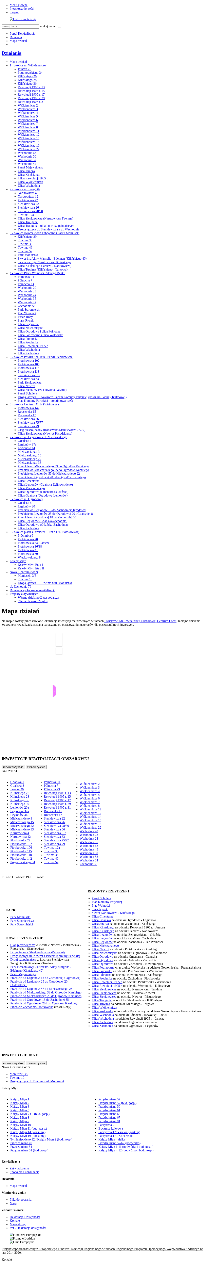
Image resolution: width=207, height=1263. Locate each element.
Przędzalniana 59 (109, 1106)
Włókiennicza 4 (28, 112)
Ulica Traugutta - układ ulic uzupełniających (46, 225)
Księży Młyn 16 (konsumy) (27, 1135)
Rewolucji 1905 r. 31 (31, 101)
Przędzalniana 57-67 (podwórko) (119, 1143)
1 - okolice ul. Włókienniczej (28, 65)
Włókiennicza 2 (28, 105)
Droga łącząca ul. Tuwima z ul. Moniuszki (45, 583)
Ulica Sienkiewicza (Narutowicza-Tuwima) (45, 218)
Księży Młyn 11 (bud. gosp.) (28, 1128)
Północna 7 (25, 280)
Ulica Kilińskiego (29, 174)
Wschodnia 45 (27, 153)
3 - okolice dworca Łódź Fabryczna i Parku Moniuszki (44, 233)
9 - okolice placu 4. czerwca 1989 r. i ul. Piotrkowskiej (44, 532)
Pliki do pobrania (21, 1199)
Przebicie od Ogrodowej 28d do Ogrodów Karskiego (52, 477)
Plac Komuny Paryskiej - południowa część (45, 400)
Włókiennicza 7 (28, 123)
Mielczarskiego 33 (29, 462)
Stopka (14, 12)
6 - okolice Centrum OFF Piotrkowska (34, 404)
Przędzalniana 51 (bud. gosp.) (29, 1150)
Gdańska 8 (25, 502)
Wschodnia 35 (27, 298)
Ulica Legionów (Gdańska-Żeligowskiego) (45, 484)
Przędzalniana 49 (21, 1143)
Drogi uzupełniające (23, 959)
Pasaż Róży (25, 317)
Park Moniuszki (28, 255)
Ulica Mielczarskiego (31, 488)
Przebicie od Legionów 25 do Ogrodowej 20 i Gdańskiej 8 (55, 513)
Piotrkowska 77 (28, 200)
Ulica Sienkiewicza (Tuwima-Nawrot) (42, 389)
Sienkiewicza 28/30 (30, 211)
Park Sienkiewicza (29, 382)
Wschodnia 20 (27, 287)
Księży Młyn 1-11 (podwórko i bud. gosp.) (125, 1146)
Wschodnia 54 (27, 163)
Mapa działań (18, 41)
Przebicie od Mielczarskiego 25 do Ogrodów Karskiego (53, 470)
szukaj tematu (48, 26)
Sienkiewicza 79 (28, 426)
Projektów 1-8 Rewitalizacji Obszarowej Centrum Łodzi (140, 621)
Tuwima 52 (25, 251)
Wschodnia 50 (27, 156)
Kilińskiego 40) (33, 970)
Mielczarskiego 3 (29, 451)
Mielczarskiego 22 (29, 459)
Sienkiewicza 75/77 (30, 422)
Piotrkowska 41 (28, 550)
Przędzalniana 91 (109, 1121)
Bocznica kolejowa (110, 1128)
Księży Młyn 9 (19, 1121)
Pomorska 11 (26, 276)
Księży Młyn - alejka (111, 1139)
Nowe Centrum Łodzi (24, 572)
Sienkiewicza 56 (28, 419)
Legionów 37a (27, 444)
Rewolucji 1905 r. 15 (31, 91)
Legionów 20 (26, 506)
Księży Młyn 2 (19, 1103)
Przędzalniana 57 (109, 1099)
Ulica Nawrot (26, 386)
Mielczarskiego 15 (29, 455)
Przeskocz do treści (22, 8)
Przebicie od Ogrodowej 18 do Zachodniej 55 (47, 517)
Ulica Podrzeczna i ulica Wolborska (40, 335)
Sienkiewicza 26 (28, 207)
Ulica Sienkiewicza (104, 989)
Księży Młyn (18, 561)
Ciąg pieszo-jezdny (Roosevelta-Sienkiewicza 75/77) (51, 430)
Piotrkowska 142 (28, 408)
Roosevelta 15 (27, 411)
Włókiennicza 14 (28, 138)
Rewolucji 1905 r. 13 (31, 87)
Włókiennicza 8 (28, 127)
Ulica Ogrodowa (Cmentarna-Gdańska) (43, 491)
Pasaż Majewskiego (30, 167)
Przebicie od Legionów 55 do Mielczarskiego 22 (49, 473)
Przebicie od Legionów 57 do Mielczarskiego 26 (41, 988)
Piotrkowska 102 (28, 360)
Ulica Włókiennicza (30, 182)
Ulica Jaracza (26, 171)
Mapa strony (18, 1224)
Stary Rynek (26, 320)
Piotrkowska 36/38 (30, 546)
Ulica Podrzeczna (103, 967)
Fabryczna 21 (107, 1125)
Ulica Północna (101, 974)
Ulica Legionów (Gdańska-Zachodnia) (42, 521)
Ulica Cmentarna (28, 481)
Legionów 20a (19, 807)
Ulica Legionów (28, 324)
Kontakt (15, 1220)
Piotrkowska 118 (28, 371)
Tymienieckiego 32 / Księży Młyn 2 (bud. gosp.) (41, 1139)
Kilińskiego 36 (27, 83)
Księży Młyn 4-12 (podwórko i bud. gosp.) (125, 1150)
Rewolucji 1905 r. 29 (31, 98)
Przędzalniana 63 (109, 1114)
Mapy (13, 1203)
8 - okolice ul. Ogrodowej (26, 499)
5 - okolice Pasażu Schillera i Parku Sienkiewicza (41, 357)
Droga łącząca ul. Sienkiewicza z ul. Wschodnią (48, 229)
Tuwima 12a (26, 214)
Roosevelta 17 (27, 415)
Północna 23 (26, 284)
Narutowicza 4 (27, 193)
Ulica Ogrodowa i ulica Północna (39, 331)
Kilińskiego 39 (27, 236)
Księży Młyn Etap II (31, 568)
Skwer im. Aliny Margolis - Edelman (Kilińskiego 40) (52, 258)
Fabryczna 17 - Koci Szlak (115, 1135)
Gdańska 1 (25, 440)
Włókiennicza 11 (28, 131)
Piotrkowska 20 (28, 539)
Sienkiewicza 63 (28, 378)
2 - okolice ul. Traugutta (25, 189)
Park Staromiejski (29, 309)
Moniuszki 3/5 (27, 575)
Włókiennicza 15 (28, 142)
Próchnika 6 (25, 535)
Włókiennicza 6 (28, 120)
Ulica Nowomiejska (30, 327)
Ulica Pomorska (28, 338)
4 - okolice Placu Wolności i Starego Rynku (37, 273)
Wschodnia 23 (27, 291)
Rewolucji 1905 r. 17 (31, 94)
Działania (16, 37)
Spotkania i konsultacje (24, 1172)
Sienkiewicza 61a (29, 375)
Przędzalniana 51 (21, 1146)
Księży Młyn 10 (20, 1125)
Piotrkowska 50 (28, 553)
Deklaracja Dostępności (25, 1217)
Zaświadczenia (19, 1168)
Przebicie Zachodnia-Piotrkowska (31, 1007)
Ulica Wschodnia (29, 185)
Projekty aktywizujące (24, 594)
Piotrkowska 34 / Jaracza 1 (35, 543)
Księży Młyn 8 (19, 1117)
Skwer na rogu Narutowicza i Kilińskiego (44, 262)
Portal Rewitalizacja (22, 33)
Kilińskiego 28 (27, 80)
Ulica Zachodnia (28, 353)
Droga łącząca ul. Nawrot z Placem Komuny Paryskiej (45, 956)
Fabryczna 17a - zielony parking (119, 1132)
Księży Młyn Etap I (30, 564)
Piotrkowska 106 (28, 364)
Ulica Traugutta (28, 222)
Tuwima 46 (25, 247)
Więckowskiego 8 (29, 557)
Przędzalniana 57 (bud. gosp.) (117, 1103)
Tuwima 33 (25, 240)
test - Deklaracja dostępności (28, 1228)
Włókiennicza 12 (28, 134)
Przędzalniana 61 (109, 1110)
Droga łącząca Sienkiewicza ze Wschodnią (37, 952)
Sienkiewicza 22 (28, 204)
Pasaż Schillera (27, 393)
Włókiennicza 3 (28, 109)
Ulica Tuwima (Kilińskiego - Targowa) (43, 269)
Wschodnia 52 (27, 160)
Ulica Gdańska (101, 920)
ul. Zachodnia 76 (20, 586)
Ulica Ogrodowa (102, 956)
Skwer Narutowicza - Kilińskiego (113, 912)
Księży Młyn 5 (19, 1110)
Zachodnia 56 (26, 306)
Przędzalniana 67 (109, 1117)
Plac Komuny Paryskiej (107, 902)
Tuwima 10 (25, 579)
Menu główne (18, 5)
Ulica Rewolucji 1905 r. (33, 178)
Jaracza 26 (24, 69)
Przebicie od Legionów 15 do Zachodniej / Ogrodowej (45, 977)
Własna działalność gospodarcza (38, 597)
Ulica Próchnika (28, 342)
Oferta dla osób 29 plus (33, 601)
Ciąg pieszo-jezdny (22, 945)
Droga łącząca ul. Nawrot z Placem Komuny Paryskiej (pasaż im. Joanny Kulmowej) (72, 397)
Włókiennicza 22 (28, 149)
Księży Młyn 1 (19, 1099)
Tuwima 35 (25, 244)
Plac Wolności (27, 313)
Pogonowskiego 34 (30, 72)
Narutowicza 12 (28, 196)
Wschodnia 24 (27, 295)
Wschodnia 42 (27, 302)
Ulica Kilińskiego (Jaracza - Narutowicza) (44, 266)
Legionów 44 (26, 448)
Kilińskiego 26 (27, 76)
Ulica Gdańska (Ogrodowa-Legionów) (43, 495)
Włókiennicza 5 (28, 116)
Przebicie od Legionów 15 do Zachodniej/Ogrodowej (52, 510)
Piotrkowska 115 (28, 368)
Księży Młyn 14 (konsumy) (27, 1132)
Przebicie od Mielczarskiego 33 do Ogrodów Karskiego (53, 466)
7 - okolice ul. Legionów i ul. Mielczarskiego (38, 437)
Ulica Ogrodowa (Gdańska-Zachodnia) (43, 524)
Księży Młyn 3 (19, 1106)
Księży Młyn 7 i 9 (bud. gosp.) (30, 1114)
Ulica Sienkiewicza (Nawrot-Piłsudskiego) (45, 433)
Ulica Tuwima (101, 1004)
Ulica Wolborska (102, 1011)
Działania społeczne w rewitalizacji (32, 590)
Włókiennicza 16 (28, 145)
